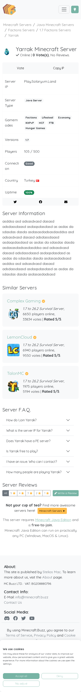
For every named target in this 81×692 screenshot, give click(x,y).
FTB (51, 122)
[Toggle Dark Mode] (75, 9)
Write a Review (67, 493)
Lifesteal (47, 117)
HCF (41, 122)
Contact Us (13, 602)
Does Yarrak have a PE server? (28, 441)
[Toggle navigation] (64, 9)
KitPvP (30, 122)
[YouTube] (31, 618)
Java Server (34, 100)
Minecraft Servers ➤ (52, 511)
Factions (31, 117)
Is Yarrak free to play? (22, 451)
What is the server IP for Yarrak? (29, 430)
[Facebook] (15, 618)
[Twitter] (23, 618)
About (47, 577)
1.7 (27, 139)
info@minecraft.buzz (31, 597)
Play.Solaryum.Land (40, 81)
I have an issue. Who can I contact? (31, 462)
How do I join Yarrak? (21, 420)
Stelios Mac (52, 572)
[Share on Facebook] (40, 202)
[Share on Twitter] (15, 202)
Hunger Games (35, 128)
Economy (64, 117)
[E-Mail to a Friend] (66, 202)
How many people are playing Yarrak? (33, 472)
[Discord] (7, 618)
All (5, 493)
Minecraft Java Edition (53, 519)
